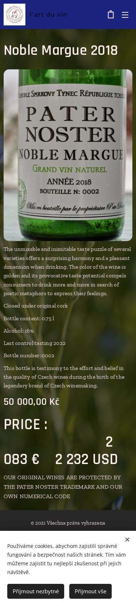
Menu (125, 14)
